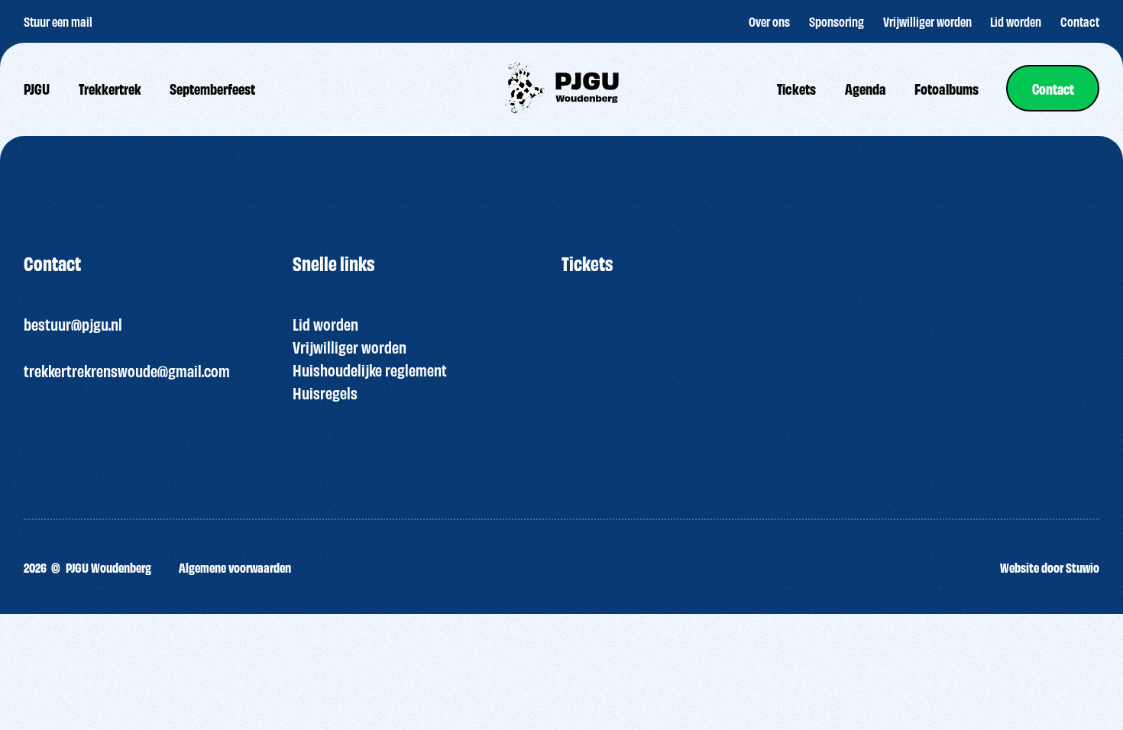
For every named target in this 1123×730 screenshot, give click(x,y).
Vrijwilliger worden (349, 347)
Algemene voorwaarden (235, 567)
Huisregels (325, 392)
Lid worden (325, 324)
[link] (1052, 88)
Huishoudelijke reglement (370, 370)
